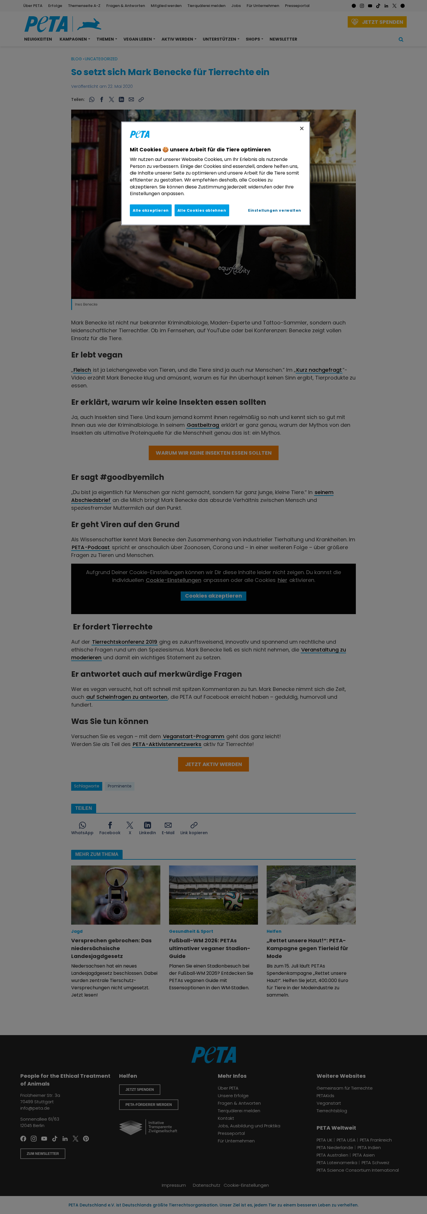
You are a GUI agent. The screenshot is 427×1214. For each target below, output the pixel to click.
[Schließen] (301, 128)
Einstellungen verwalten (274, 210)
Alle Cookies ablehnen (201, 210)
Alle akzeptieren (151, 210)
